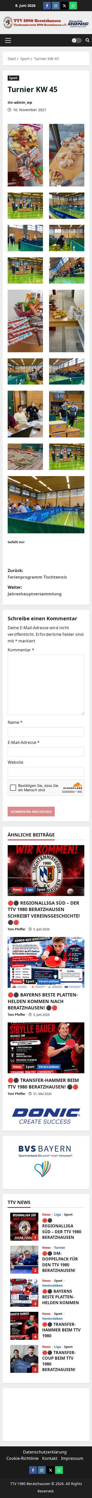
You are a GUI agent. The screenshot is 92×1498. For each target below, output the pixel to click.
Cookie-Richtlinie (22, 1458)
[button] (8, 40)
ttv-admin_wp (20, 102)
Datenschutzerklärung (45, 1452)
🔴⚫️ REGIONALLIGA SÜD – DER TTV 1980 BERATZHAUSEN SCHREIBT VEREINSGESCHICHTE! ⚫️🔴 (44, 912)
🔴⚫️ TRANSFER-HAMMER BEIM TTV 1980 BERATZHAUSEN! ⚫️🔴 (43, 1083)
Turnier (59, 1247)
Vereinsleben (49, 981)
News (17, 889)
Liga (29, 889)
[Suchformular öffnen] (87, 40)
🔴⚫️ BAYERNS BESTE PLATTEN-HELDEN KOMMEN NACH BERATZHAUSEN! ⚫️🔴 (43, 1001)
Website (15, 762)
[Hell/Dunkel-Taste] (77, 40)
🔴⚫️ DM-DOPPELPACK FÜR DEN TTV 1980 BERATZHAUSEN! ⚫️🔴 (24, 1260)
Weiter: (35, 590)
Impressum (72, 1458)
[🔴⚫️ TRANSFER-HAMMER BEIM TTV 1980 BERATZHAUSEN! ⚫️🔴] (46, 1047)
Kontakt (49, 1458)
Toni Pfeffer (16, 929)
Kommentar (21, 650)
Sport (13, 78)
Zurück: (37, 574)
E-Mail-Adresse (24, 742)
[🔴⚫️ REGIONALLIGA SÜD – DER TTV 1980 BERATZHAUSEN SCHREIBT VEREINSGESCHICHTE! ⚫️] (46, 870)
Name (15, 722)
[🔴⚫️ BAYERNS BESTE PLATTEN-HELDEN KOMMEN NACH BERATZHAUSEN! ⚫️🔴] (46, 962)
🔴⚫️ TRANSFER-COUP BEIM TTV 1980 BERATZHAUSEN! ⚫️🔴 (24, 1359)
